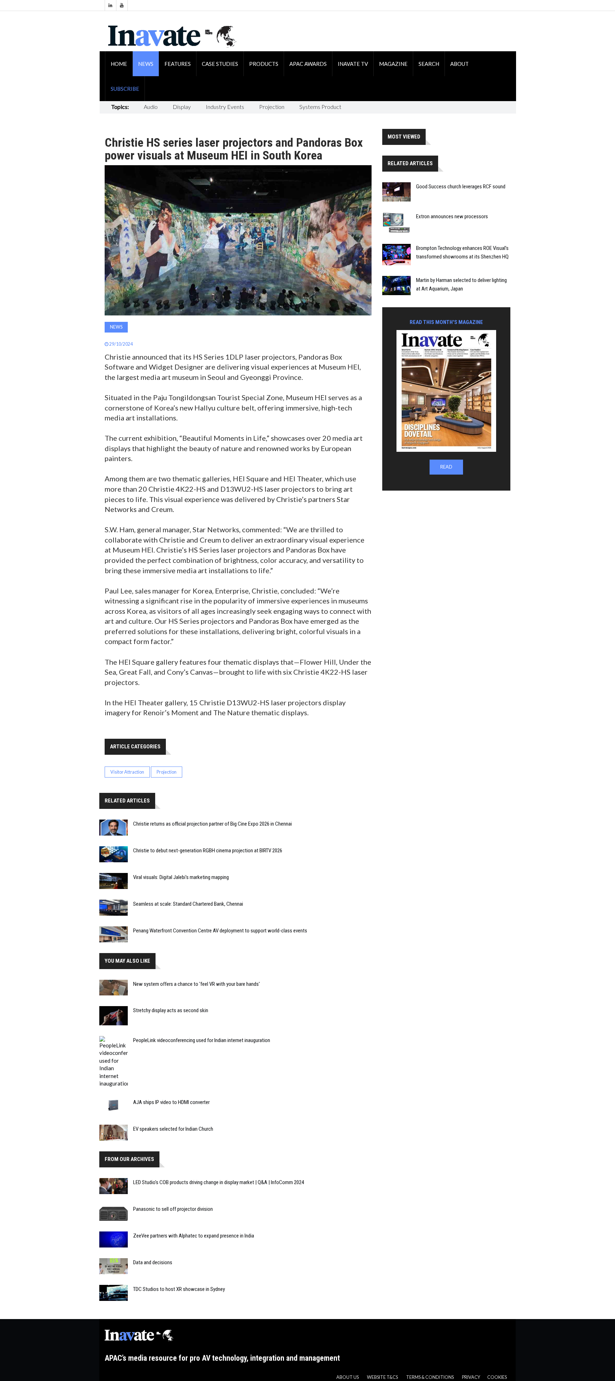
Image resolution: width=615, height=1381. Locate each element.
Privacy (471, 1377)
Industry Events (225, 106)
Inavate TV (353, 64)
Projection (271, 106)
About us (347, 1377)
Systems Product (320, 106)
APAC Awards (308, 64)
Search (429, 64)
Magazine (393, 64)
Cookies (497, 1377)
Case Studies (220, 64)
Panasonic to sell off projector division (173, 1209)
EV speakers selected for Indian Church (173, 1129)
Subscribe (125, 88)
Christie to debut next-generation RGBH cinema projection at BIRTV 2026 (207, 850)
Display (182, 106)
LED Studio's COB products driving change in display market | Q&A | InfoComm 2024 (218, 1182)
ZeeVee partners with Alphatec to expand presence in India (193, 1236)
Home (119, 64)
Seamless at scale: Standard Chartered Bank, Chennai (188, 904)
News (145, 64)
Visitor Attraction (127, 772)
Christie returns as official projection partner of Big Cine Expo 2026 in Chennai (212, 824)
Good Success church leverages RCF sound (460, 186)
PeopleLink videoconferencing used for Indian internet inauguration (201, 1040)
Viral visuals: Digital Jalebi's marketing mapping (181, 877)
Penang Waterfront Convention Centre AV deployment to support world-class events (220, 930)
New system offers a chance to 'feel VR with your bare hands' (196, 984)
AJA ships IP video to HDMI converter (171, 1102)
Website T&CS (382, 1377)
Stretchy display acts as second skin (170, 1010)
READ (446, 467)
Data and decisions (152, 1262)
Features (177, 64)
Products (263, 64)
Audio (151, 106)
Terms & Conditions (430, 1377)
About (459, 64)
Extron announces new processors (452, 216)
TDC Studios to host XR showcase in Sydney (179, 1289)
